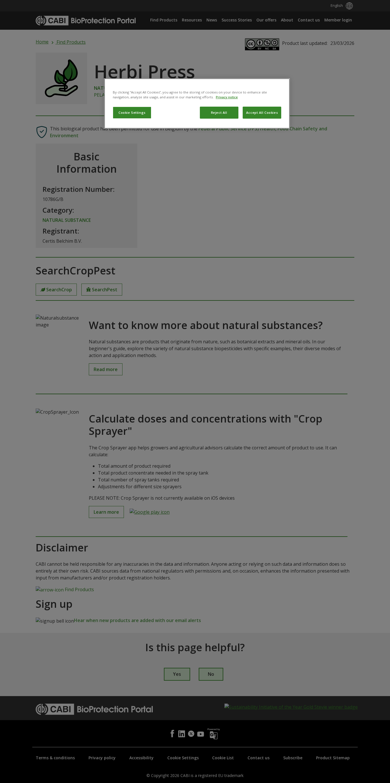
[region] (197, 103)
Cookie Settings (132, 112)
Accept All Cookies (262, 112)
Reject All (219, 112)
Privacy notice (227, 97)
